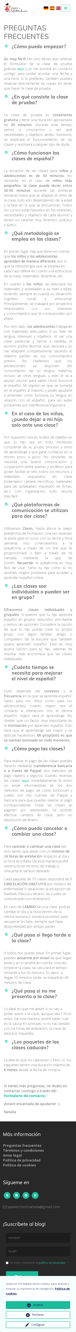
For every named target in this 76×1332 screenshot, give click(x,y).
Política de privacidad (21, 1160)
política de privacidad (52, 1263)
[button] (65, 8)
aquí (20, 68)
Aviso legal (12, 1155)
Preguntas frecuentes (22, 1145)
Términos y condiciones (23, 1150)
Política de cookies (19, 1165)
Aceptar (38, 1305)
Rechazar (38, 1314)
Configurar (38, 1324)
